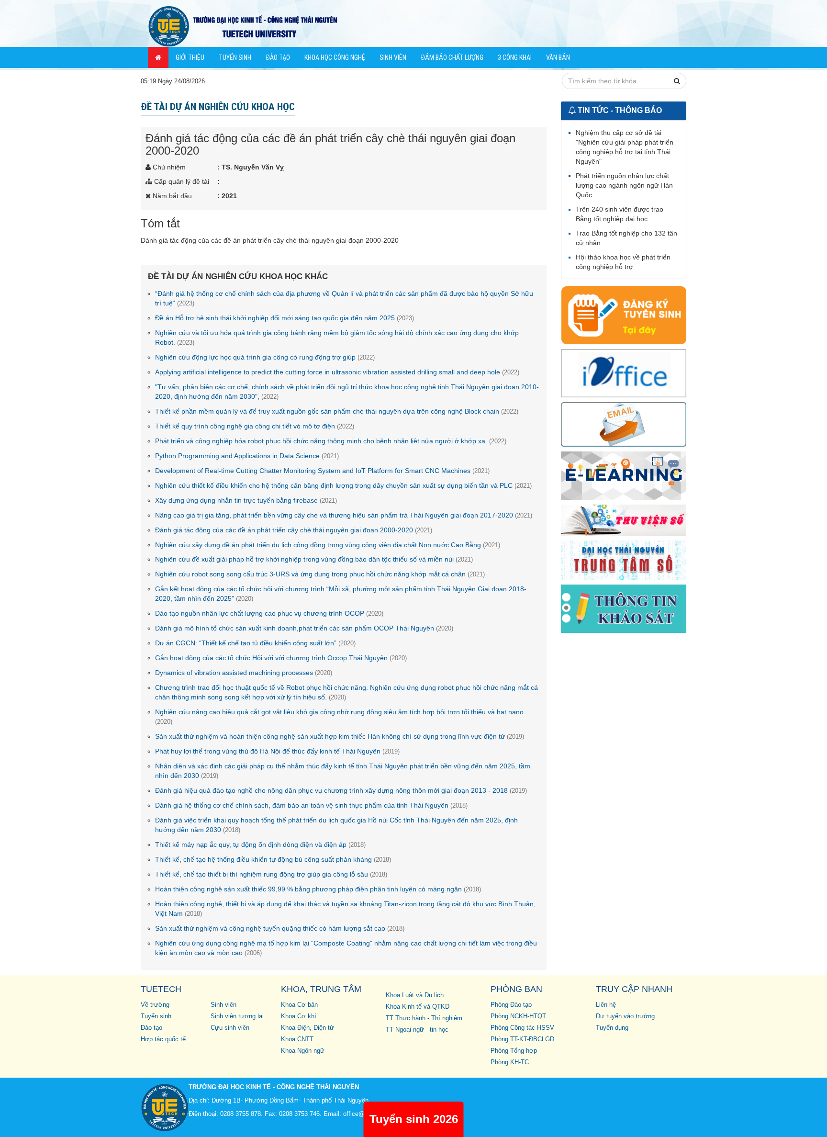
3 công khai (515, 57)
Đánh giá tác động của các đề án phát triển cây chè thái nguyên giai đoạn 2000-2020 (293, 530)
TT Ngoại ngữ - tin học (417, 1029)
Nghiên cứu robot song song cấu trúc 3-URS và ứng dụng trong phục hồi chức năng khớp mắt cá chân (320, 574)
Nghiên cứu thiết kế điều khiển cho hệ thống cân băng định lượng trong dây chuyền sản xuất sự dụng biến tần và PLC (343, 485)
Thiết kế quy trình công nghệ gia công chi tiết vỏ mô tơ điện (254, 426)
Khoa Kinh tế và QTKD (417, 1006)
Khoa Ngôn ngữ (302, 1050)
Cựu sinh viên (230, 1027)
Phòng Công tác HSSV (522, 1027)
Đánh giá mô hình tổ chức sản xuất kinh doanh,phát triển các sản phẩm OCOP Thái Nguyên (304, 628)
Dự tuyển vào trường (625, 1016)
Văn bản (558, 57)
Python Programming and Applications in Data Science (247, 456)
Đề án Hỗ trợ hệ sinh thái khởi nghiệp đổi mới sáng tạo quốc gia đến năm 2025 (284, 318)
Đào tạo (278, 57)
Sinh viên (393, 57)
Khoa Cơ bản (299, 1005)
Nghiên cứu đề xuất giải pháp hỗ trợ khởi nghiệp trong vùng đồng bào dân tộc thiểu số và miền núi (314, 559)
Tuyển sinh (235, 57)
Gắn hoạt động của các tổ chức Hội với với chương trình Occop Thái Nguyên (281, 658)
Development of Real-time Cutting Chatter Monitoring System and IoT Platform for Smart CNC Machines (322, 470)
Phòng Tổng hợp (514, 1050)
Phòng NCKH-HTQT (518, 1016)
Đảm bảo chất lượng (452, 57)
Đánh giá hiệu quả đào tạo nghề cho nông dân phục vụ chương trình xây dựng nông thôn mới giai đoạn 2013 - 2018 (341, 790)
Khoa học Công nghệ (334, 57)
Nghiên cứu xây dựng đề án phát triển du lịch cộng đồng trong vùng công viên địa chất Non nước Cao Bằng (327, 545)
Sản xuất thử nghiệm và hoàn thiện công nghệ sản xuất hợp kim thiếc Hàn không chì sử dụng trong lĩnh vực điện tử (339, 736)
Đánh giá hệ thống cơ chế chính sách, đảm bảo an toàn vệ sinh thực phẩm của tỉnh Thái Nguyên (311, 805)
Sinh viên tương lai (237, 1016)
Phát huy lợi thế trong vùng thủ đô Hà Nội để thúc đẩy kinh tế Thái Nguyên (277, 751)
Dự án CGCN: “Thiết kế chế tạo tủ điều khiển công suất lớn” (255, 643)
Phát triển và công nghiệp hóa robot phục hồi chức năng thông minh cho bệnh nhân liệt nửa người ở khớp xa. (330, 441)
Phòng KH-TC (510, 1062)
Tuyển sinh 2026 (413, 1119)
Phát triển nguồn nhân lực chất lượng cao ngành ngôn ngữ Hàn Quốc (624, 185)
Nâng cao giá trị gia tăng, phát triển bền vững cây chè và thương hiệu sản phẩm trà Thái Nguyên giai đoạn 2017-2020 (343, 515)
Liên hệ (606, 1005)
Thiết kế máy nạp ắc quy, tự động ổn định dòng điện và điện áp (260, 844)
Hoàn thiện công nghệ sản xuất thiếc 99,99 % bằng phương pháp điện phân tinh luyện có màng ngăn (318, 889)
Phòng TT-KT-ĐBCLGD (522, 1039)
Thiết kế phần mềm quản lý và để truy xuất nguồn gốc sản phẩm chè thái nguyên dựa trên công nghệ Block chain (336, 411)
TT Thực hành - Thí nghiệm (424, 1018)
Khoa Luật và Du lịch (415, 995)
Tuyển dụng (612, 1027)
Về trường (155, 1005)
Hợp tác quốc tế (163, 1039)
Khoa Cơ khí (298, 1016)
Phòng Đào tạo (511, 1005)
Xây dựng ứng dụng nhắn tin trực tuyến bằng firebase (246, 500)
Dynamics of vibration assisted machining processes (243, 672)
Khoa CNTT (297, 1039)
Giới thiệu (190, 57)
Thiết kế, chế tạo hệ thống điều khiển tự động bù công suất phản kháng (273, 859)
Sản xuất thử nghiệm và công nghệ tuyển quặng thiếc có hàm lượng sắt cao (279, 928)
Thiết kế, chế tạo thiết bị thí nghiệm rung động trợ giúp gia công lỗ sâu (271, 874)
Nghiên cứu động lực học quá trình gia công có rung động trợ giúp (265, 357)
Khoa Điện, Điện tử (307, 1027)
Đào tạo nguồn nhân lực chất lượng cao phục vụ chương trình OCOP (269, 613)
